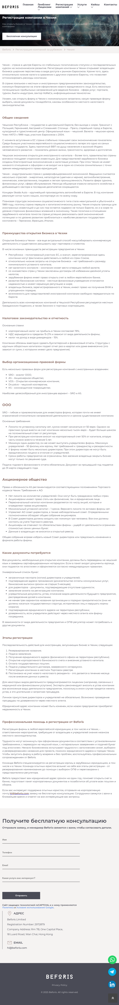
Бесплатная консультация (22, 36)
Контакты (110, 4)
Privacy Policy (59, 985)
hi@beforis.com (17, 947)
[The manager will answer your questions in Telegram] (112, 975)
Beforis (6, 49)
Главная (28, 4)
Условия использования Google (35, 907)
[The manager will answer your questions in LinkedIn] (112, 984)
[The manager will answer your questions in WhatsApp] (112, 959)
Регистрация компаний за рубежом (38, 49)
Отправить (21, 895)
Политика (8, 907)
